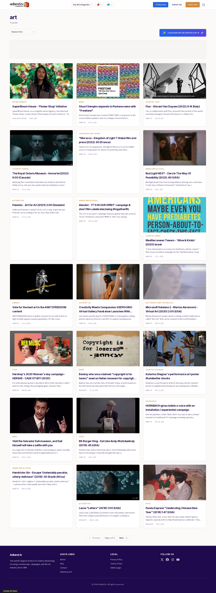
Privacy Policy (116, 559)
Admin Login (115, 567)
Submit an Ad (66, 571)
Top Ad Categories (81, 4)
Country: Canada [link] (20, 169)
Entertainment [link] (19, 102)
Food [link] (14, 370)
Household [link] (151, 401)
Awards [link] (16, 303)
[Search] (203, 4)
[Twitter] (162, 559)
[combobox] (23, 32)
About (62, 559)
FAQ (62, 563)
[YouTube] (177, 559)
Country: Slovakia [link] (154, 370)
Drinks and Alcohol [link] (155, 169)
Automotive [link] (18, 200)
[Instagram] (172, 559)
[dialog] (10, 591)
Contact (63, 567)
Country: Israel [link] (153, 236)
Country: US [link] (85, 303)
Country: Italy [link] (153, 102)
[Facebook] (167, 559)
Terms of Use (116, 563)
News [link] (81, 102)
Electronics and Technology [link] (160, 303)
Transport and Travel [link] (89, 134)
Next (121, 538)
